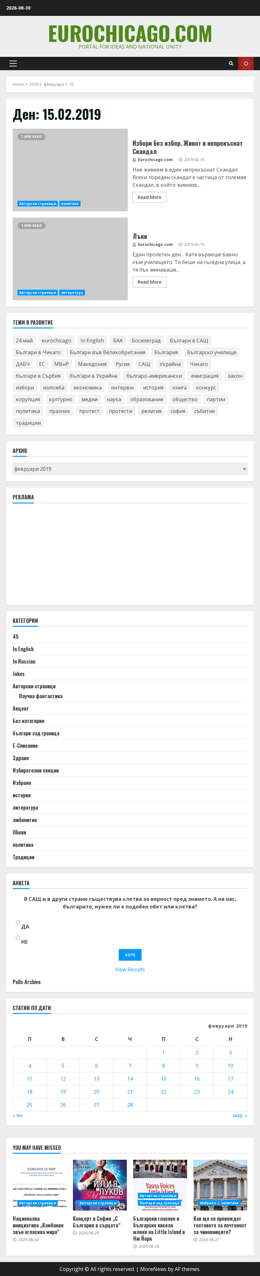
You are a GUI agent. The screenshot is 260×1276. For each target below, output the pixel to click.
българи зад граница (36, 733)
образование (146, 399)
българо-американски (154, 375)
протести (120, 411)
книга (179, 387)
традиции (28, 422)
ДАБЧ (23, 364)
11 (29, 1078)
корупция (28, 399)
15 (163, 1078)
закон (235, 375)
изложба (53, 387)
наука (114, 399)
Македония (92, 364)
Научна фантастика (40, 696)
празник (59, 411)
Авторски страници (37, 203)
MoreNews (153, 1269)
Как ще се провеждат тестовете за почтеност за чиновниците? (220, 1185)
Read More (149, 197)
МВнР (61, 364)
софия (178, 411)
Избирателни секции (36, 770)
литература (72, 292)
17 (230, 1078)
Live (246, 63)
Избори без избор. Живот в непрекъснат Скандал (70, 170)
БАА (118, 340)
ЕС (42, 364)
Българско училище (212, 352)
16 (197, 1078)
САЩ (144, 364)
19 (63, 1091)
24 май (24, 340)
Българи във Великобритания (107, 352)
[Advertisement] (60, 557)
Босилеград (146, 340)
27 (96, 1104)
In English (92, 340)
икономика (88, 387)
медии (89, 399)
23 (197, 1091)
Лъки (70, 259)
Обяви (19, 832)
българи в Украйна (93, 375)
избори (25, 387)
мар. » (240, 1115)
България (166, 352)
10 (230, 1065)
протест (89, 411)
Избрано (22, 783)
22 (163, 1091)
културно (60, 399)
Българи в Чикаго (38, 352)
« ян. (18, 1115)
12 (63, 1078)
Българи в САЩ (189, 340)
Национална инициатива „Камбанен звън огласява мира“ (40, 1185)
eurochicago (56, 340)
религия (151, 411)
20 (96, 1091)
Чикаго (199, 364)
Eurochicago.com (130, 32)
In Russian (24, 661)
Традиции (23, 857)
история (153, 387)
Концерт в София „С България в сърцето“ (100, 1185)
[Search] (231, 63)
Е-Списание (25, 745)
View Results (130, 969)
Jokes (19, 674)
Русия (122, 364)
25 (29, 1104)
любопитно (25, 820)
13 (96, 1078)
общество (185, 399)
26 (63, 1104)
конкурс (206, 387)
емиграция (204, 375)
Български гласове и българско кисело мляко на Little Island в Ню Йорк (160, 1185)
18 (29, 1091)
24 (230, 1091)
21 (130, 1091)
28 (130, 1104)
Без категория (28, 721)
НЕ (24, 941)
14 (130, 1078)
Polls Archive (27, 982)
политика (70, 203)
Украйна (170, 364)
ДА (25, 926)
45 (16, 636)
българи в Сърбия (38, 375)
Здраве (21, 758)
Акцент (21, 708)
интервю (122, 387)
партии (216, 399)
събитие (204, 411)
